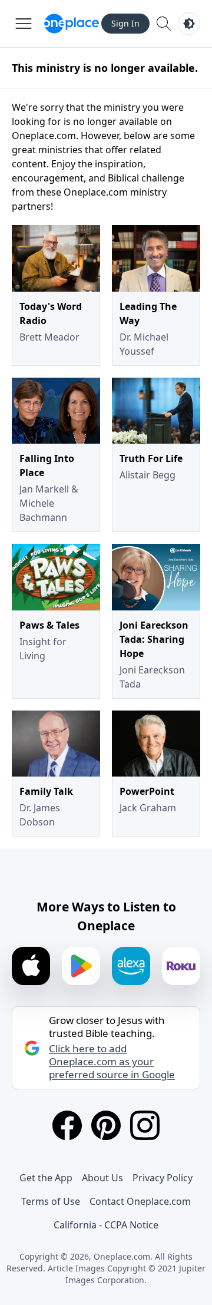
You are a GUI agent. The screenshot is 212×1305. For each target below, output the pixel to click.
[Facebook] (67, 1125)
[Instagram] (145, 1125)
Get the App (45, 1177)
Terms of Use (50, 1201)
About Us (102, 1177)
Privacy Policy (162, 1177)
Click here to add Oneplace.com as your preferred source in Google (112, 1061)
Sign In (125, 23)
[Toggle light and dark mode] (189, 23)
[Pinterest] (106, 1125)
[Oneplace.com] (71, 24)
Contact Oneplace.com (140, 1201)
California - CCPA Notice (106, 1224)
